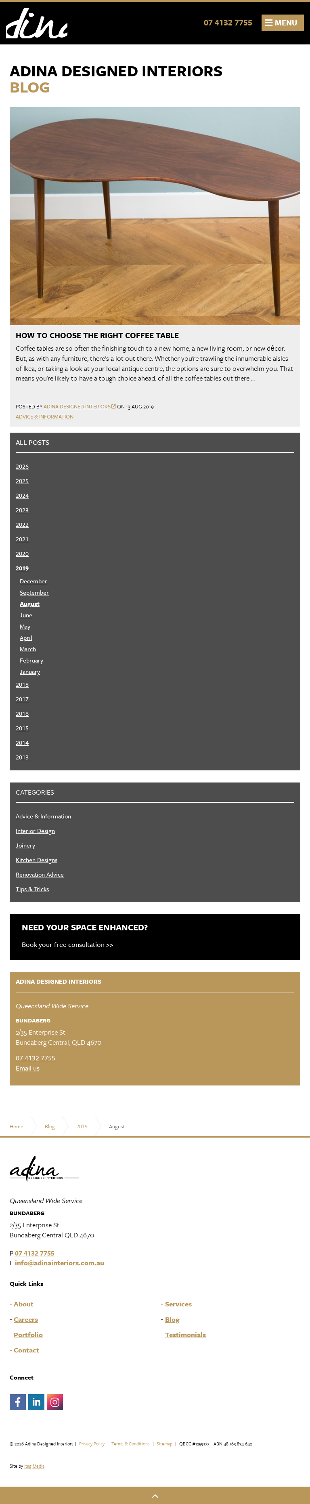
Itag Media (34, 1465)
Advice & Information (44, 416)
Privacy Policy (92, 1443)
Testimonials (185, 1334)
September (34, 592)
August (30, 603)
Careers (26, 1319)
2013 (22, 757)
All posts (32, 442)
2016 (22, 713)
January (30, 671)
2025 (22, 480)
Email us (28, 1068)
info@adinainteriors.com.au (59, 1263)
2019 (22, 568)
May (25, 626)
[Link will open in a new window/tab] (18, 1402)
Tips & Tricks (32, 888)
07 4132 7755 (228, 22)
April (26, 637)
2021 (22, 538)
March (28, 648)
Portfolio (28, 1334)
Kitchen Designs (36, 859)
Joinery (25, 845)
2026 (22, 466)
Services (178, 1304)
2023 (22, 509)
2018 (22, 684)
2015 (22, 728)
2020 (22, 553)
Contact (26, 1350)
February (31, 660)
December (33, 580)
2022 (22, 524)
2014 (22, 742)
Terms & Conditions (130, 1443)
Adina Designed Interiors (36, 23)
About (24, 1304)
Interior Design (35, 830)
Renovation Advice (40, 874)
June (26, 614)
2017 (22, 698)
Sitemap (164, 1443)
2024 (22, 495)
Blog (172, 1319)
